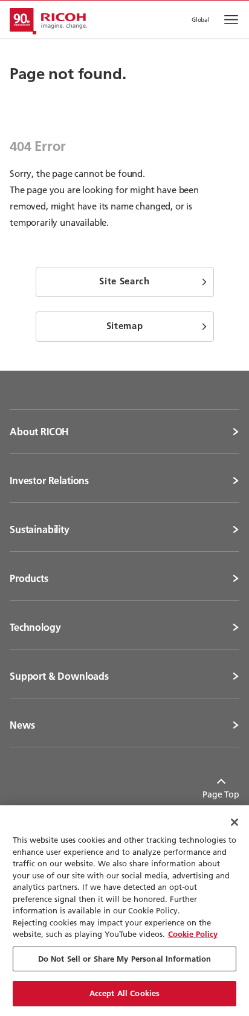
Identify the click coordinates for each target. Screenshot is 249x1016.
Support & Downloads (59, 676)
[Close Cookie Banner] (234, 822)
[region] (124, 910)
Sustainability (40, 529)
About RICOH (39, 431)
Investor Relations (49, 480)
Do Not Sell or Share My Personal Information (125, 958)
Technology (35, 627)
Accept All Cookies (124, 993)
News (22, 725)
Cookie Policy (193, 934)
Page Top (220, 794)
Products (29, 578)
